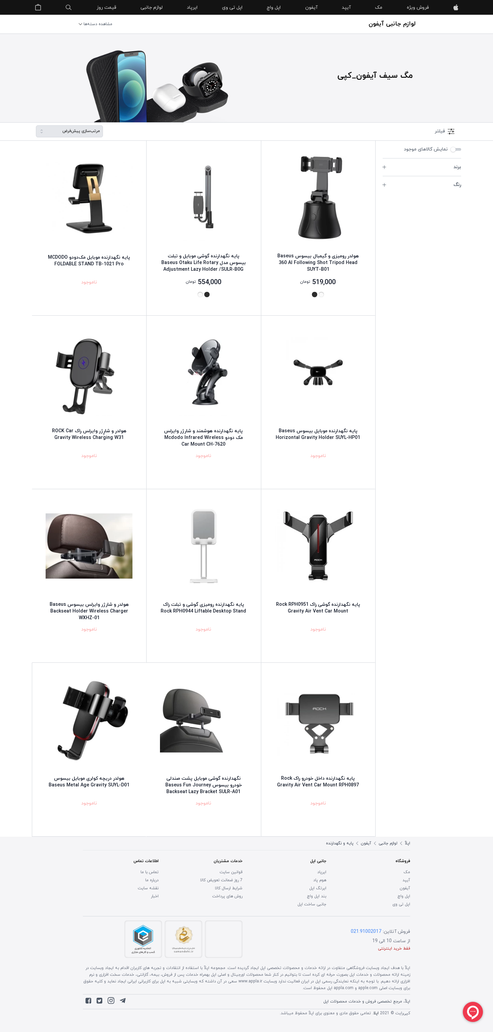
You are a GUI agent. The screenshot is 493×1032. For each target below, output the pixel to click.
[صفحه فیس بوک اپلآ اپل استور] (88, 1002)
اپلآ (455, 7)
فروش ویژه (418, 7)
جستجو (68, 7)
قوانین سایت (231, 872)
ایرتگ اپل (317, 888)
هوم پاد (319, 880)
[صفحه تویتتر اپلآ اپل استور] (99, 1002)
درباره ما (152, 880)
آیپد (346, 7)
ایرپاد (192, 7)
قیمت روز (106, 7)
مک (378, 7)
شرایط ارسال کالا (228, 888)
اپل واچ (274, 7)
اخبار (155, 896)
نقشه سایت (148, 888)
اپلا (376, 1013)
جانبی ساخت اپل (311, 904)
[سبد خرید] (38, 7)
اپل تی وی (232, 7)
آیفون (311, 7)
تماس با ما (150, 872)
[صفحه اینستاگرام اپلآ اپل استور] (111, 1002)
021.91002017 (366, 931)
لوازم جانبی (152, 7)
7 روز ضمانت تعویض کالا (221, 880)
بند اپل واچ (316, 896)
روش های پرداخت (227, 896)
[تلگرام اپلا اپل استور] (122, 1002)
